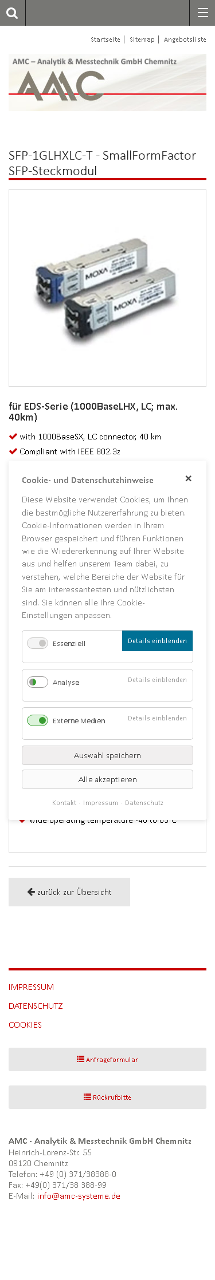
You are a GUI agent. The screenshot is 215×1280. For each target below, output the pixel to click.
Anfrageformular (112, 1059)
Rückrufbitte (112, 1097)
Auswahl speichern (107, 754)
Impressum (31, 987)
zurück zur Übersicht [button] (74, 892)
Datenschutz (36, 1005)
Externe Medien (79, 720)
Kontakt (64, 802)
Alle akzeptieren (108, 778)
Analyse (66, 681)
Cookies (25, 1024)
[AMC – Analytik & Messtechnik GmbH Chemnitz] (73, 82)
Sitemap (142, 39)
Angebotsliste (185, 39)
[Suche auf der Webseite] (9, 13)
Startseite (105, 39)
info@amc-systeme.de (78, 1195)
